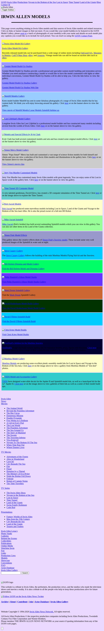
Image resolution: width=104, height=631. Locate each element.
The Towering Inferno (15, 437)
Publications (6, 543)
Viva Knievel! (12, 440)
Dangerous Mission (14, 415)
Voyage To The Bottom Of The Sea (21, 442)
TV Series (5, 488)
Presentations (6, 512)
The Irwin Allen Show (16, 493)
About (13, 602)
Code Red (10, 507)
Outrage (9, 478)
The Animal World (14, 408)
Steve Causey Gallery (15, 255)
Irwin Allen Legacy (9, 531)
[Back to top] (2, 628)
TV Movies (6, 452)
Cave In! (10, 461)
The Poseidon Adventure (17, 428)
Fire (8, 466)
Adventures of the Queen (17, 456)
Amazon (41, 55)
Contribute (22, 602)
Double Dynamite (14, 418)
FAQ (3, 565)
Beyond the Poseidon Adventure (20, 411)
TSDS (5, 381)
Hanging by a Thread (15, 471)
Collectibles (6, 541)
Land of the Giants (88, 2)
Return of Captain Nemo (17, 481)
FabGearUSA (86, 53)
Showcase (5, 560)
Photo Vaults (6, 533)
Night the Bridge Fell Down (18, 476)
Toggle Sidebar (8, 10)
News (3, 401)
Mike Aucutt (7, 224)
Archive (4, 602)
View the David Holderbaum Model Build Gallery (23, 308)
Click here (91, 348)
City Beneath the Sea (15, 521)
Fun (2, 550)
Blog (99, 2)
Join (31, 602)
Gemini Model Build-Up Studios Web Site (20, 87)
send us (23, 33)
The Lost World (13, 425)
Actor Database (7, 568)
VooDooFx (7, 348)
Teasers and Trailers (14, 526)
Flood (9, 469)
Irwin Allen (12, 2)
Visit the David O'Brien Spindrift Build (19, 321)
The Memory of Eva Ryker (18, 474)
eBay (30, 55)
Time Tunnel (74, 2)
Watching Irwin (7, 548)
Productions (22, 2)
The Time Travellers (15, 483)
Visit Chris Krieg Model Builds (15, 334)
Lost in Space (62, 2)
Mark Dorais (15, 295)
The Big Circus (13, 413)
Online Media (7, 546)
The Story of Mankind (16, 433)
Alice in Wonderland (15, 459)
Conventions (6, 563)
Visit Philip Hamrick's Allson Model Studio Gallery (24, 282)
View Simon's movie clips (13, 164)
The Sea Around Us (15, 430)
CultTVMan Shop (19, 55)
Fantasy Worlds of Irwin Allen (19, 517)
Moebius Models (9, 363)
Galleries (5, 536)
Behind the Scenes (9, 538)
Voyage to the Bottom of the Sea (42, 2)
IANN (4, 2)
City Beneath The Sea (15, 464)
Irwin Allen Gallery (9, 570)
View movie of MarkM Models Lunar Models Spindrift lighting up (30, 110)
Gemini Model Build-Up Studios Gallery (19, 83)
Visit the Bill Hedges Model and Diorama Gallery (23, 268)
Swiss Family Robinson (16, 505)
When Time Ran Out (15, 445)
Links (3, 553)
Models (4, 558)
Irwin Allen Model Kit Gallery (15, 48)
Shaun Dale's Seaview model (54, 240)
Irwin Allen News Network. (42, 611)
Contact (4, 5)
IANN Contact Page (83, 36)
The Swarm (11, 435)
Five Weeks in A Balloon (17, 420)
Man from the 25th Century (18, 519)
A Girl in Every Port (15, 423)
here (66, 103)
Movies (4, 404)
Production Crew (8, 555)
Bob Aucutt (7, 208)
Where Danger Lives (15, 447)
